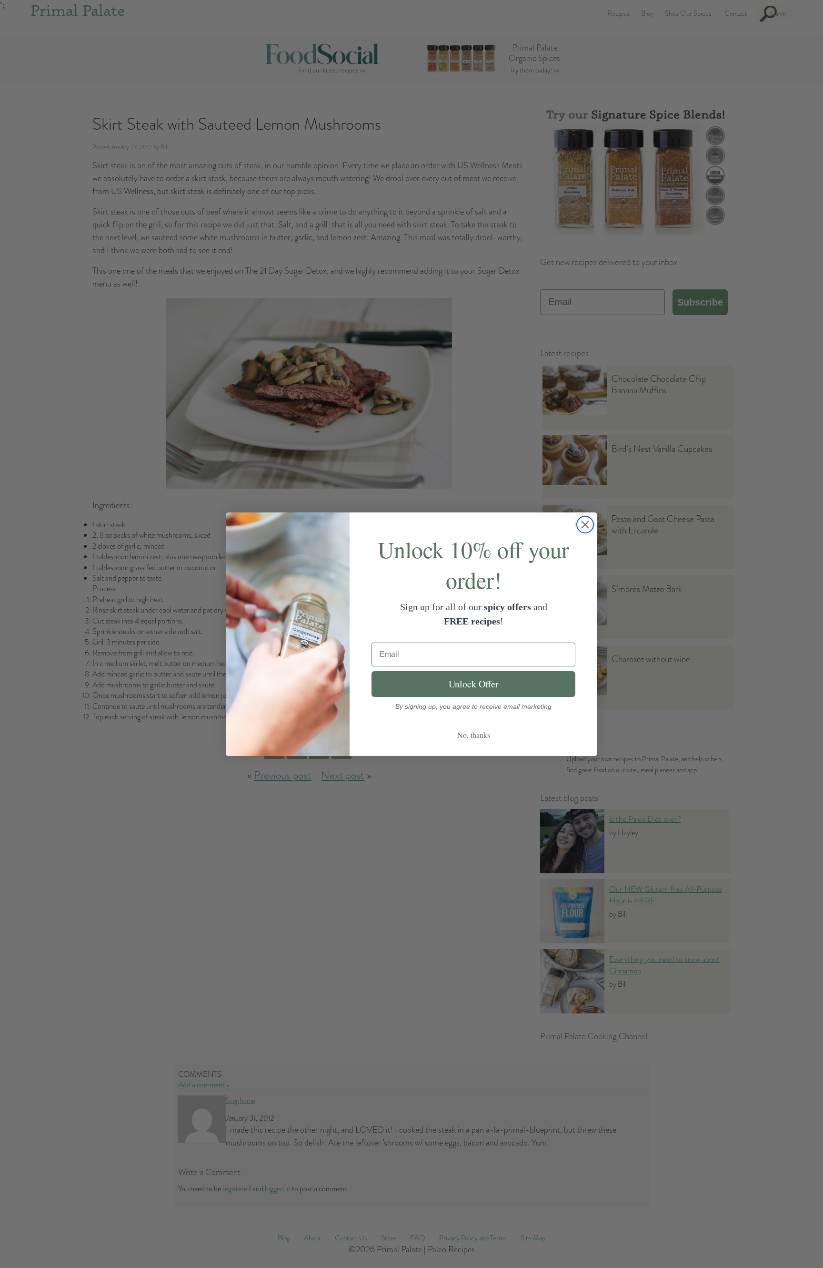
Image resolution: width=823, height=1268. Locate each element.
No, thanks (473, 735)
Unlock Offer (474, 683)
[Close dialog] (585, 524)
